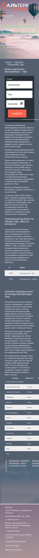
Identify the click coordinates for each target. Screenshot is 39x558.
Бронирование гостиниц (16, 47)
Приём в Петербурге (12, 545)
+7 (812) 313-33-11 (12, 519)
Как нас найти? (8, 16)
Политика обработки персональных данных (18, 534)
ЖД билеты (19, 62)
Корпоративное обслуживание (18, 40)
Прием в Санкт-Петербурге (17, 44)
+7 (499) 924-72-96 (12, 531)
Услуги (9, 30)
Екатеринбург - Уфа (16, 64)
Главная (8, 62)
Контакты (8, 507)
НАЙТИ (17, 113)
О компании (11, 37)
